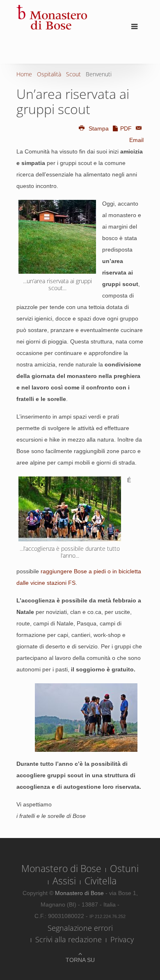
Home (24, 74)
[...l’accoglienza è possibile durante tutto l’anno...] (69, 508)
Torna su (80, 960)
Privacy (122, 939)
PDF (126, 128)
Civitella (101, 880)
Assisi (64, 880)
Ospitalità (49, 74)
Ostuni (124, 868)
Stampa (98, 128)
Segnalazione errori (80, 928)
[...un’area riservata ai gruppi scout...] (57, 237)
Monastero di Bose (61, 868)
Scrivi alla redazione (68, 939)
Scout (73, 74)
